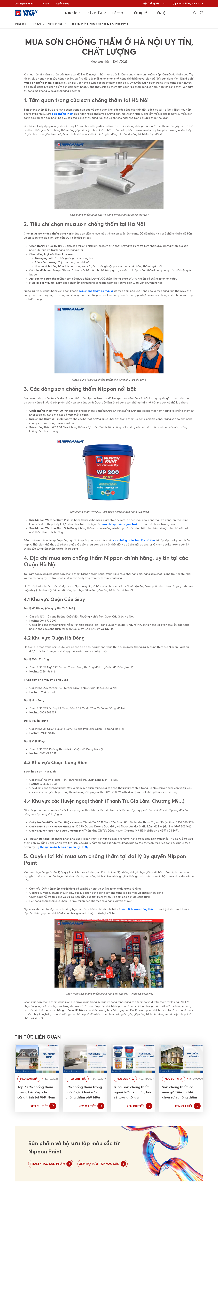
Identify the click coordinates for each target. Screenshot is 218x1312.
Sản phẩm (95, 13)
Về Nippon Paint (24, 3)
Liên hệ (160, 13)
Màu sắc (71, 13)
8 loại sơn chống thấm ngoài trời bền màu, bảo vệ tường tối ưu (133, 1092)
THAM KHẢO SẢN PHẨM (47, 1164)
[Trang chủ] (26, 12)
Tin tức (44, 3)
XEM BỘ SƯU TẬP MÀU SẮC (99, 1164)
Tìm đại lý (140, 13)
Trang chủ (20, 23)
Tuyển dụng (62, 3)
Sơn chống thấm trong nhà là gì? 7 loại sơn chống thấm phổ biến (84, 1092)
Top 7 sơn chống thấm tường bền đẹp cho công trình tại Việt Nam (36, 1092)
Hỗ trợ (117, 13)
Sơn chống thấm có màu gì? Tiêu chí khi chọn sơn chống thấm (179, 1092)
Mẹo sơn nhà (55, 23)
